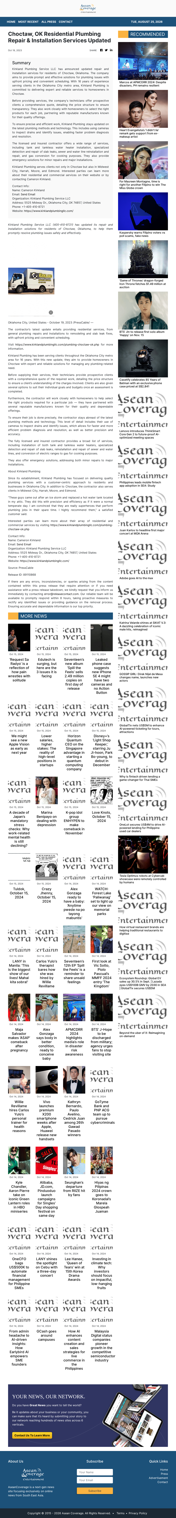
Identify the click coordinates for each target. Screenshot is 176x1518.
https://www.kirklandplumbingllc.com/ (48, 211)
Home (164, 1469)
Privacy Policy (138, 1513)
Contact (162, 1482)
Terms (120, 1513)
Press (164, 1473)
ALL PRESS (48, 21)
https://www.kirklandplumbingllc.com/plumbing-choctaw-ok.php (57, 344)
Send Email (28, 194)
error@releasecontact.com (61, 594)
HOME (11, 21)
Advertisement (158, 1478)
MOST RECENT (28, 21)
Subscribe (94, 1491)
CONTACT (66, 21)
